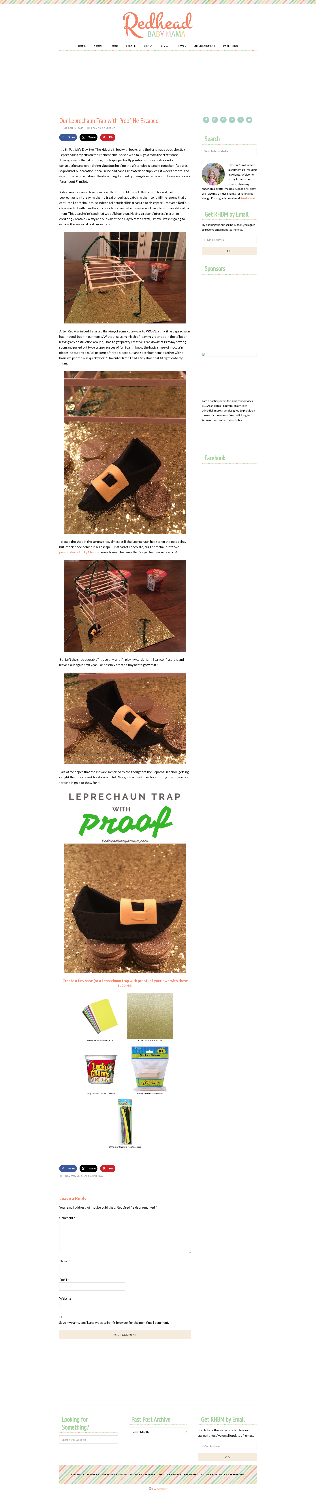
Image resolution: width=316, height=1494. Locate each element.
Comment (67, 1218)
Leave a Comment (103, 128)
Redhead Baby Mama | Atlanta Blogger (158, 24)
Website (65, 1298)
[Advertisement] (158, 83)
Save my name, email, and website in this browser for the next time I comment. (114, 1322)
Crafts (86, 1175)
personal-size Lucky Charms (79, 552)
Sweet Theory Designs (188, 1474)
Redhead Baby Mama (114, 1474)
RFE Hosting (236, 1474)
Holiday (98, 1175)
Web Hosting (215, 1474)
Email (64, 1280)
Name (64, 1261)
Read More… (248, 198)
